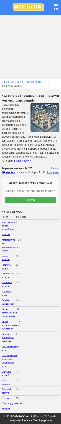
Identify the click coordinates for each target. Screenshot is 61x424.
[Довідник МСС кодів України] (30, 7)
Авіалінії (6, 234)
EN (56, 9)
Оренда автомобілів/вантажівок (8, 337)
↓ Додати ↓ (54, 168)
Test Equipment (42, 420)
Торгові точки (33, 82)
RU (56, 5)
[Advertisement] (30, 47)
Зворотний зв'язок (21, 420)
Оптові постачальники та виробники (9, 312)
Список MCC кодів (12, 82)
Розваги (5, 398)
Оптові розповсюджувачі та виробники (10, 325)
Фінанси (6, 408)
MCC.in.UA (25, 416)
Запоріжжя (53, 172)
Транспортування (11, 403)
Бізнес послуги (22, 160)
